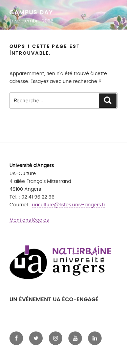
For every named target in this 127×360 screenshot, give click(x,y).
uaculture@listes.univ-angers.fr (68, 204)
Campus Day (31, 12)
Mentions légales (29, 220)
